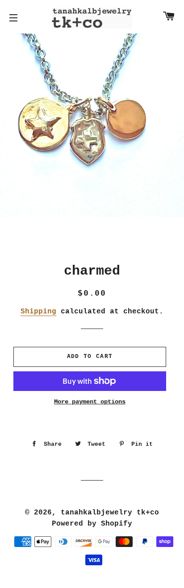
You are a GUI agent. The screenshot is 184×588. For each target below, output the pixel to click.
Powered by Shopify (92, 524)
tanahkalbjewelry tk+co (110, 513)
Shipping (38, 312)
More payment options (89, 401)
